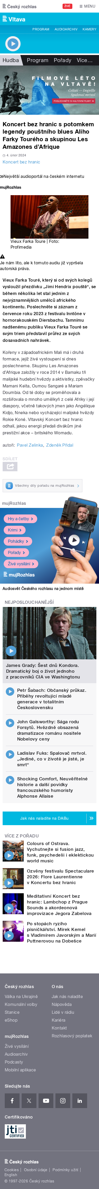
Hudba (11, 60)
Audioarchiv (66, 29)
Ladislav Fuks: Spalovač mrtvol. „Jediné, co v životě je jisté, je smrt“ (52, 758)
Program (40, 29)
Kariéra (58, 1020)
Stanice (12, 1012)
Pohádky (16, 541)
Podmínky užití (65, 1170)
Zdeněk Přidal (59, 445)
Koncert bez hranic (21, 162)
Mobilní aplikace (20, 1069)
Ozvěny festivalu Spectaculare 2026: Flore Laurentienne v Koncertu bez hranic (60, 876)
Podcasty (14, 1062)
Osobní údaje (36, 1170)
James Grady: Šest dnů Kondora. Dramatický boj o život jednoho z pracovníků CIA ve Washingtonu (43, 671)
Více (85, 60)
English (10, 1175)
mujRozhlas (14, 503)
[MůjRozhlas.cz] (10, 187)
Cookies (11, 1170)
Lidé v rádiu (63, 1012)
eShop (11, 1020)
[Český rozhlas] (19, 6)
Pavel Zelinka (30, 445)
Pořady (63, 60)
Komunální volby (21, 1004)
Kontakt (59, 1028)
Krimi (12, 530)
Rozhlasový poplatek (72, 1035)
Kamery (89, 29)
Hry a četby (18, 518)
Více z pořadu (22, 836)
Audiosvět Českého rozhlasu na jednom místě (43, 589)
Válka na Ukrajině (21, 996)
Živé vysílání (19, 563)
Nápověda (62, 1004)
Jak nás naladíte (67, 996)
